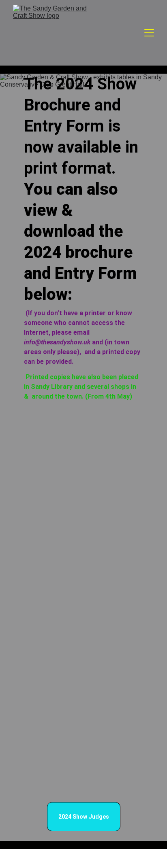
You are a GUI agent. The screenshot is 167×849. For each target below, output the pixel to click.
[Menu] (149, 32)
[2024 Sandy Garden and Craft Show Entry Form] (83, 739)
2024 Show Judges (83, 816)
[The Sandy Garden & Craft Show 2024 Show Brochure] (83, 546)
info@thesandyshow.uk (57, 342)
